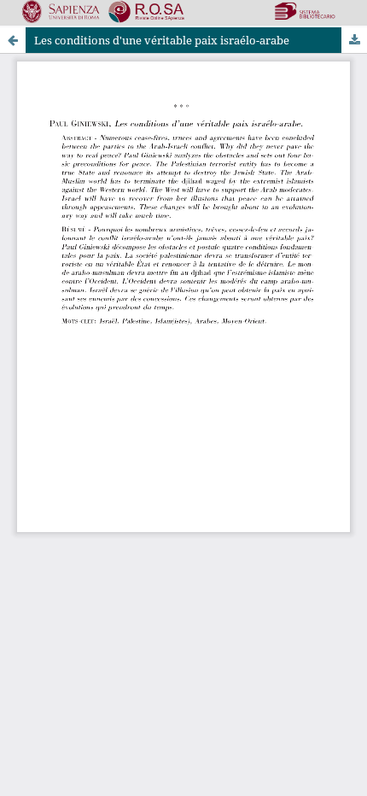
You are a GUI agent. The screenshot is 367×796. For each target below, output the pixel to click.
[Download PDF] (354, 40)
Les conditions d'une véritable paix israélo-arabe (161, 40)
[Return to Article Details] (13, 40)
